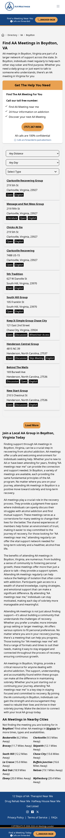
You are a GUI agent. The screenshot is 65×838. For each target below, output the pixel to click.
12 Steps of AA (20, 796)
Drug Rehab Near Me (17, 801)
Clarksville (39, 737)
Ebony (6, 778)
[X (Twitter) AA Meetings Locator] (37, 812)
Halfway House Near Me (45, 801)
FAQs (54, 817)
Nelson (37, 770)
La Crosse (8, 762)
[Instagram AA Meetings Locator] (27, 812)
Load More (31, 425)
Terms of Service (37, 817)
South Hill (8, 754)
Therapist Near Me (42, 796)
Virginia (51, 728)
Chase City (39, 754)
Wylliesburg (40, 778)
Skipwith (38, 745)
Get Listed (32, 806)
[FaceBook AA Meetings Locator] (32, 812)
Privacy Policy (16, 817)
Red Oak (8, 770)
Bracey (7, 745)
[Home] (2, 35)
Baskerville (9, 737)
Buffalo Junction (43, 762)
